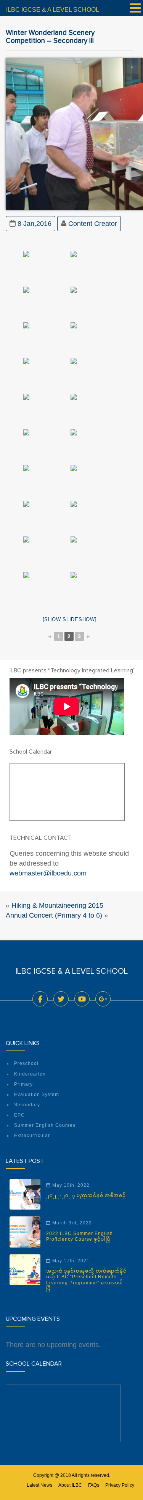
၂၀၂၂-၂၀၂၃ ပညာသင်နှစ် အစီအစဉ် (86, 1195)
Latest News (39, 1485)
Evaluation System (36, 1094)
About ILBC (70, 1485)
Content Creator (92, 223)
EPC (19, 1115)
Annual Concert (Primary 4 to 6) (54, 915)
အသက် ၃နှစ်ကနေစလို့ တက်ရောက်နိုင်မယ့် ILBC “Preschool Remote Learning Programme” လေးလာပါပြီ (86, 1279)
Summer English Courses (45, 1125)
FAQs (93, 1485)
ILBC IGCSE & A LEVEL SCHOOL (52, 9)
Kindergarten (30, 1074)
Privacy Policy (119, 1485)
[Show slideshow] (70, 619)
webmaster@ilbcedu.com (48, 873)
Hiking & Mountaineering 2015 (57, 905)
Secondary (27, 1104)
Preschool (26, 1063)
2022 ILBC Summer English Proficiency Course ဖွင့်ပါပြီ (79, 1236)
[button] (135, 9)
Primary (23, 1084)
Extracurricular (32, 1135)
